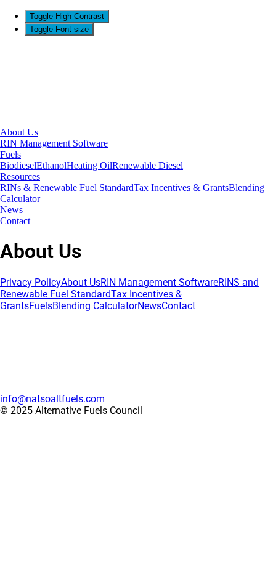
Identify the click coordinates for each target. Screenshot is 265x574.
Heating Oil (89, 165)
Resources (20, 176)
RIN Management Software (54, 143)
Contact (15, 221)
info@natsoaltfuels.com (52, 399)
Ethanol (51, 165)
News (11, 209)
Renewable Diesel (147, 165)
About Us (19, 132)
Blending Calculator (94, 306)
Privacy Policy (30, 282)
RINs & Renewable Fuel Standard (67, 187)
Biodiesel (18, 165)
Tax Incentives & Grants (181, 187)
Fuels (10, 154)
